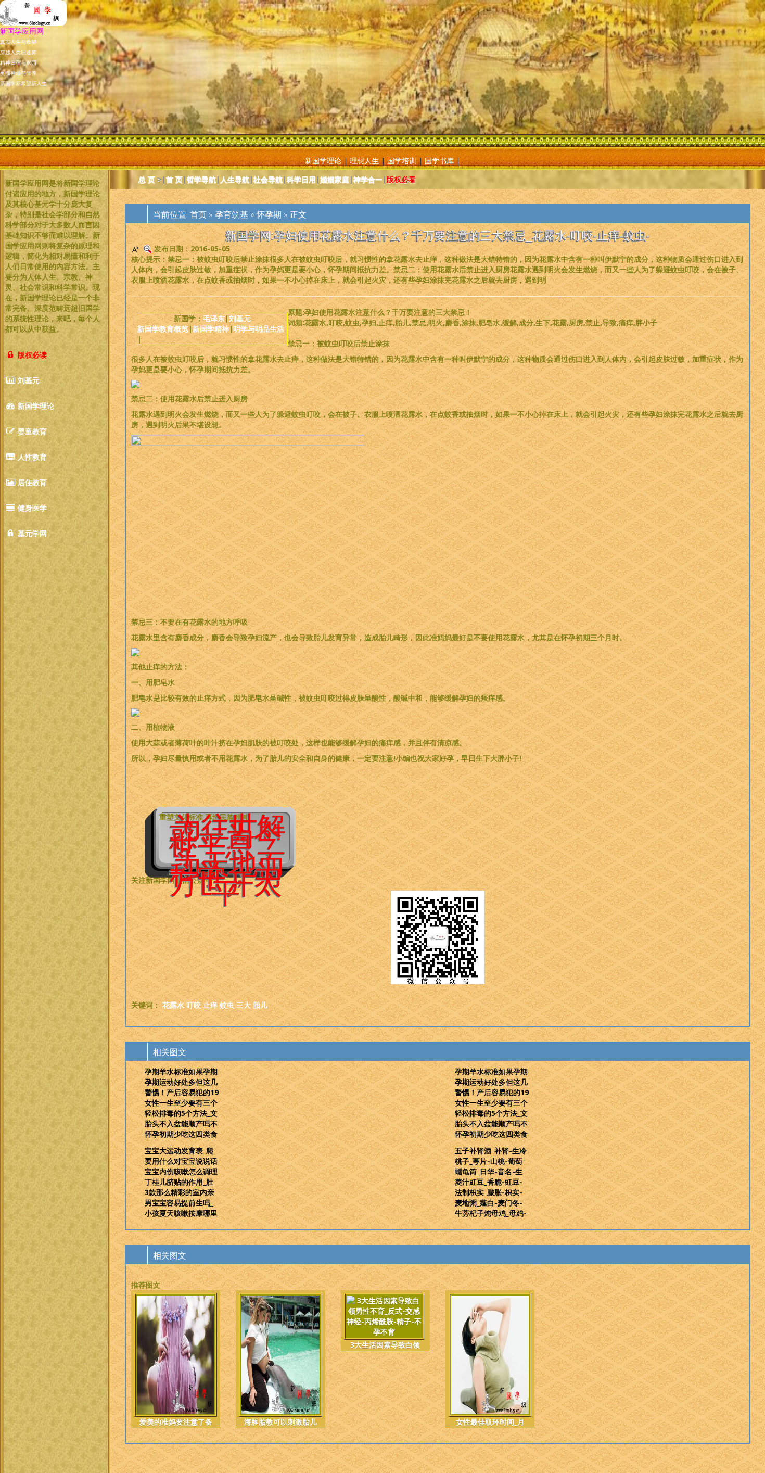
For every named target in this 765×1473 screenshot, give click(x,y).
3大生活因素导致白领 (385, 1345)
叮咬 (193, 1005)
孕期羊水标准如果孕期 (181, 1071)
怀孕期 (269, 214)
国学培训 (401, 161)
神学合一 (367, 179)
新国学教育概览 (162, 329)
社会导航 (268, 179)
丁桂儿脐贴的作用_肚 (179, 1182)
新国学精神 (211, 329)
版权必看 (401, 179)
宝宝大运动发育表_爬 (179, 1150)
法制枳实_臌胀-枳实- (488, 1192)
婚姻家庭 (334, 179)
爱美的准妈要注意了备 (175, 1422)
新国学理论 (323, 161)
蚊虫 (227, 1005)
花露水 (173, 1005)
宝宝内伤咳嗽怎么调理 (181, 1171)
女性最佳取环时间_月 (490, 1422)
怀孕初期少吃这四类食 (181, 1134)
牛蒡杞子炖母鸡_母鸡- (491, 1213)
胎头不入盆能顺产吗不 (181, 1123)
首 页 (174, 179)
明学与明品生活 (258, 329)
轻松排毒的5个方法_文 (181, 1113)
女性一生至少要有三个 (181, 1103)
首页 (198, 214)
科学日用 (301, 179)
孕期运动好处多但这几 (181, 1082)
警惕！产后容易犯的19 (182, 1092)
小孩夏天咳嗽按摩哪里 (181, 1213)
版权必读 (31, 355)
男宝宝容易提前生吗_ (179, 1203)
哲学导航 (201, 179)
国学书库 (439, 161)
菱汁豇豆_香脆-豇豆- (488, 1182)
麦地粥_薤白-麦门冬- (488, 1203)
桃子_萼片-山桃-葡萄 (488, 1161)
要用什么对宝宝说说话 (181, 1161)
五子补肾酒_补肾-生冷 (491, 1150)
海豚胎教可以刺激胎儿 (280, 1422)
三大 (243, 1005)
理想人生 (364, 161)
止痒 (210, 1005)
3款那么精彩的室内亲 (179, 1192)
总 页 (146, 179)
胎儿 (260, 1005)
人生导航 (234, 179)
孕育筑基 (231, 214)
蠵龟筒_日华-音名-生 (488, 1171)
